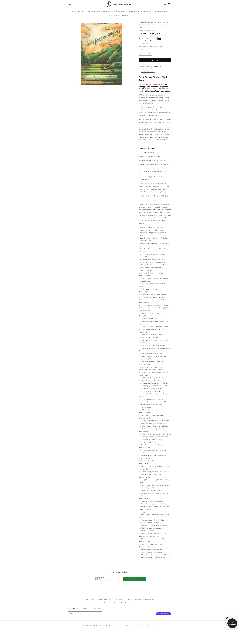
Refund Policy (108, 603)
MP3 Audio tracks (154, 196)
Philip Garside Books (92, 625)
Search (86, 599)
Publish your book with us (105, 599)
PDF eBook (165, 196)
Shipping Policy (118, 603)
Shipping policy (140, 625)
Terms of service (130, 625)
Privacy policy (121, 625)
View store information (148, 72)
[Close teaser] (227, 618)
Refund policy (112, 625)
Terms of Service (130, 603)
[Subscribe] (100, 613)
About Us (93, 599)
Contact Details (139, 599)
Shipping (149, 46)
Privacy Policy (149, 599)
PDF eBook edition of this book (153, 89)
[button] (70, 4)
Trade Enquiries (119, 599)
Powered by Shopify (102, 625)
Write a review (134, 579)
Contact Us (129, 599)
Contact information (150, 625)
